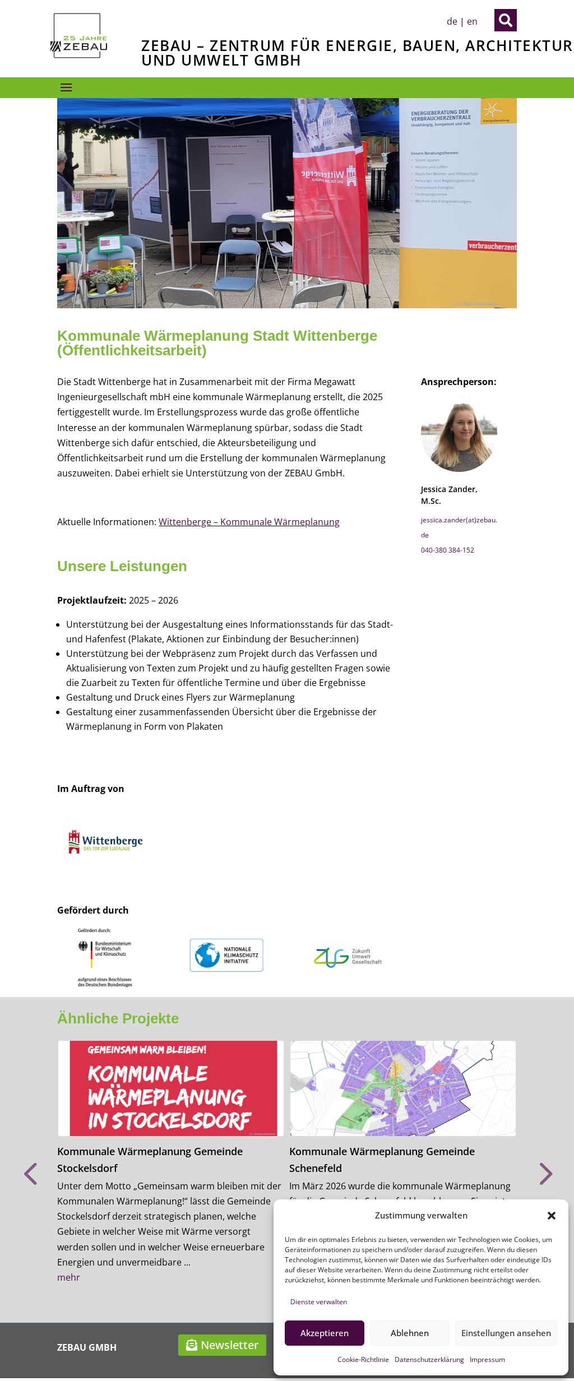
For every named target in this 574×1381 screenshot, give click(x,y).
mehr (68, 1277)
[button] (551, 1215)
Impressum (487, 1359)
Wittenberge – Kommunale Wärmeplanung (249, 522)
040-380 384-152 (447, 550)
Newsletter (229, 1344)
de (452, 21)
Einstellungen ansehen (506, 1332)
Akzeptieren (324, 1332)
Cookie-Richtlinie (363, 1359)
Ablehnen (410, 1332)
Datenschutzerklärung (429, 1359)
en (472, 21)
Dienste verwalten (318, 1301)
